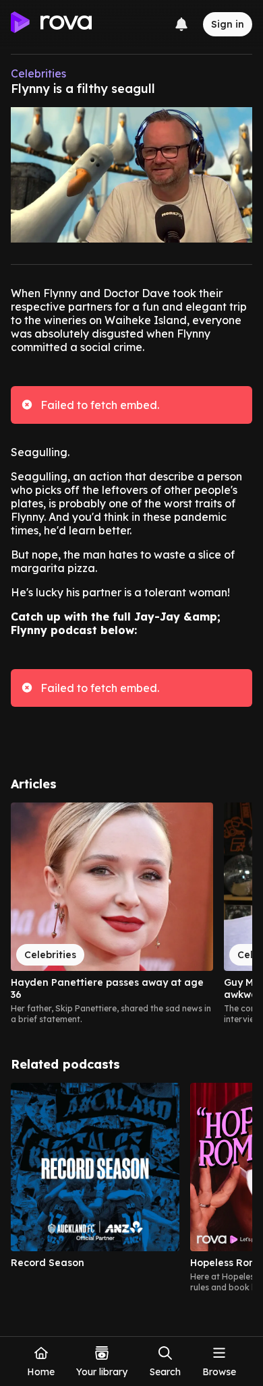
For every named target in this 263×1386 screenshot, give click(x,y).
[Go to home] (51, 24)
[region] (131, 913)
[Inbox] (181, 24)
